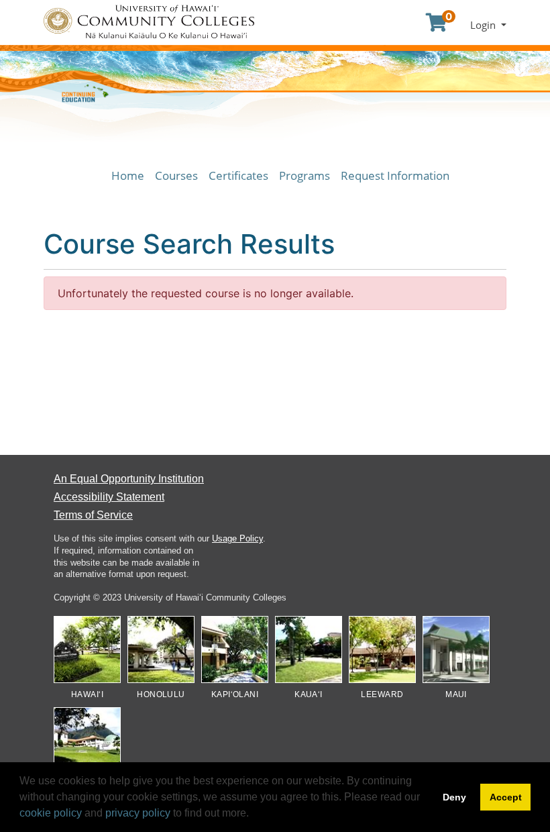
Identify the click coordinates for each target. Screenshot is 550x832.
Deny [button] (454, 797)
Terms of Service (93, 515)
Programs (304, 175)
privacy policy (137, 813)
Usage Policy (237, 538)
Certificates (238, 175)
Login (484, 25)
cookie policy (50, 813)
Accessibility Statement (109, 497)
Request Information (395, 175)
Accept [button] (506, 797)
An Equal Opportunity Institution (129, 478)
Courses (176, 175)
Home (127, 175)
